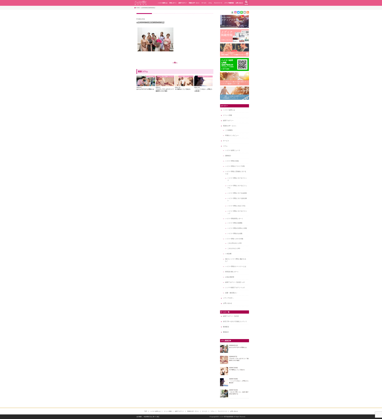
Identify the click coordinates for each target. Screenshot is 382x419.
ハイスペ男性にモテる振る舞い (237, 199)
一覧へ (175, 62)
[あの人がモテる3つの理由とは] (224, 349)
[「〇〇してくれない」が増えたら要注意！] (224, 382)
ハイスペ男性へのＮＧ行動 (234, 239)
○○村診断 (228, 253)
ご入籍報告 (229, 130)
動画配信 (226, 327)
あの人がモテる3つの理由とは (238, 347)
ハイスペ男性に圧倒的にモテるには (235, 172)
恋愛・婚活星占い (231, 293)
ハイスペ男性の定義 (232, 161)
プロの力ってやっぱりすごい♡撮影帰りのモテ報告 (238, 359)
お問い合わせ (239, 3)
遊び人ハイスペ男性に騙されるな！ (235, 260)
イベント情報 (227, 115)
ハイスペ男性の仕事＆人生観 (237, 228)
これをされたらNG (233, 248)
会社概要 (139, 416)
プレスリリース (218, 3)
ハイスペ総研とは (162, 3)
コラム (210, 3)
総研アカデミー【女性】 (231, 316)
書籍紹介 (226, 332)
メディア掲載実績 (229, 3)
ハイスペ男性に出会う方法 (236, 206)
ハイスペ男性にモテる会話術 (237, 193)
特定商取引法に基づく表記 (151, 416)
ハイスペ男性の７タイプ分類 (235, 166)
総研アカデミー (183, 3)
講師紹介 (228, 155)
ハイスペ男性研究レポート (234, 218)
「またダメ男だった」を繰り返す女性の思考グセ (238, 393)
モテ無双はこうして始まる (237, 369)
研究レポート (173, 3)
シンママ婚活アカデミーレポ (235, 287)
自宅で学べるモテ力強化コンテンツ (235, 321)
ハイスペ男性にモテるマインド (237, 179)
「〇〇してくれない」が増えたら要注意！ (238, 382)
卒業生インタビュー (232, 135)
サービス (204, 3)
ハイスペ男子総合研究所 (226, 416)
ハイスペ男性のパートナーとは (235, 266)
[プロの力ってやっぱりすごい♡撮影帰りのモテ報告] (224, 360)
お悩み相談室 (229, 277)
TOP (145, 411)
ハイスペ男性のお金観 (234, 233)
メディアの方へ (228, 298)
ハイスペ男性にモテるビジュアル (237, 187)
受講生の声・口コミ (194, 3)
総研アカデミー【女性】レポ (235, 282)
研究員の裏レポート (232, 271)
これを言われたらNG (234, 243)
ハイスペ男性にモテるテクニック (237, 212)
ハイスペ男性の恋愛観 (234, 223)
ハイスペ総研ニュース (232, 150)
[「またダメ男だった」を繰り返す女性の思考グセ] (224, 393)
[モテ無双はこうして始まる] (224, 371)
